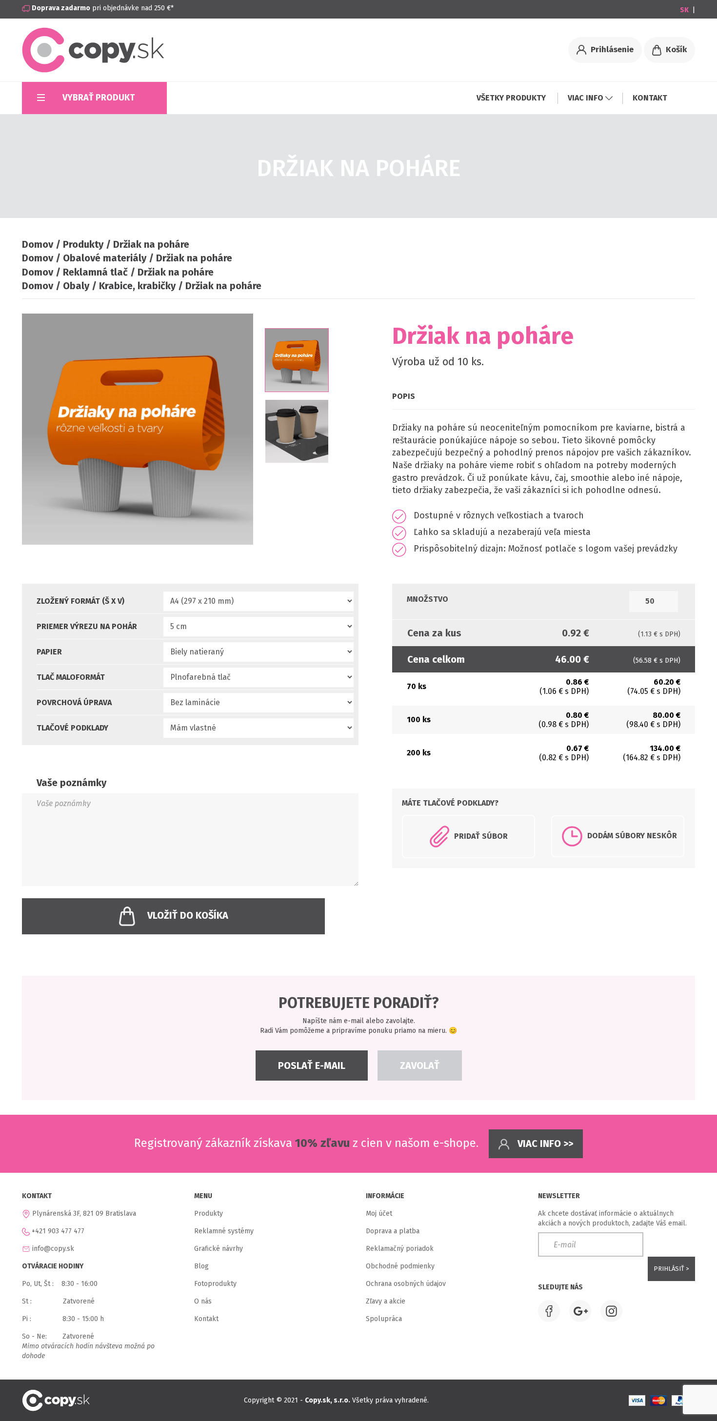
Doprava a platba (392, 1231)
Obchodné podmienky (400, 1266)
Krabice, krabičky (137, 286)
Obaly (76, 286)
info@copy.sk (53, 1248)
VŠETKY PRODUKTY (512, 97)
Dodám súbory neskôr (632, 835)
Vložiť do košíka (187, 915)
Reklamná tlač (95, 272)
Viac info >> (544, 1143)
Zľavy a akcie (385, 1301)
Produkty (83, 244)
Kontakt (206, 1319)
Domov (37, 244)
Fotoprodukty (215, 1284)
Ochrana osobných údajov (406, 1284)
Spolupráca (384, 1319)
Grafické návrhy (218, 1248)
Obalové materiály (104, 258)
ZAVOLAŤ (419, 1065)
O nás (203, 1301)
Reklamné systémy (224, 1231)
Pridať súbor (481, 835)
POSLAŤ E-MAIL (311, 1065)
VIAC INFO (586, 97)
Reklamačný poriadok (400, 1248)
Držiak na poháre (151, 244)
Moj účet (379, 1213)
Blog (201, 1266)
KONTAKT (650, 97)
